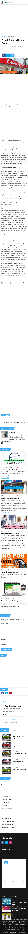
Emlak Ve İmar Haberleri (7, 808)
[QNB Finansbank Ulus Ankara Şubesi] (6, 745)
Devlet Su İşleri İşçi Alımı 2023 (19, 769)
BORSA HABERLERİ (6, 793)
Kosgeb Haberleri (6, 802)
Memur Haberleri (6, 796)
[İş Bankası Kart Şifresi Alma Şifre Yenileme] (6, 909)
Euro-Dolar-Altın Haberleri (8, 790)
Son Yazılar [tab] (4, 730)
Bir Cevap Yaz (5, 415)
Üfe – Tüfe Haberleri (6, 818)
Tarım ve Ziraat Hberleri (7, 824)
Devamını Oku (5, 477)
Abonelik (14, 719)
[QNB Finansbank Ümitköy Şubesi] (6, 737)
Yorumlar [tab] (23, 730)
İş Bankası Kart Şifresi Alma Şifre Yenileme (19, 909)
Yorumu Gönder (6, 649)
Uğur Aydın (6, 46)
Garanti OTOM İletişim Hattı (10, 469)
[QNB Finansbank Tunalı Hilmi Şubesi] (6, 753)
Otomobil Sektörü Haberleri (8, 827)
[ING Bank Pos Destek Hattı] (14, 561)
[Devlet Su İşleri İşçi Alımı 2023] (6, 770)
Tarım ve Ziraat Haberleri (8, 821)
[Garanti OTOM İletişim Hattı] (14, 458)
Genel (3, 786)
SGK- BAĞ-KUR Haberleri (8, 815)
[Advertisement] (14, 20)
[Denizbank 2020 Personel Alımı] (14, 487)
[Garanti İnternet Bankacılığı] (14, 589)
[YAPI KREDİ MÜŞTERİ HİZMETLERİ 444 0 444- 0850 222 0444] (6, 901)
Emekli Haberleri (5, 805)
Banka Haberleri (5, 781)
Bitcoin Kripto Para (6, 812)
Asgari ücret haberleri (7, 799)
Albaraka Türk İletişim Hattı (10, 533)
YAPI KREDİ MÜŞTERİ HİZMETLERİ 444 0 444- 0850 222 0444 (19, 902)
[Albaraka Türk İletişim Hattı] (14, 522)
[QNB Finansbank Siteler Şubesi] (6, 762)
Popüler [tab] (14, 730)
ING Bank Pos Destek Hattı (9, 572)
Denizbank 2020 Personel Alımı (10, 498)
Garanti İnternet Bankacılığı (10, 601)
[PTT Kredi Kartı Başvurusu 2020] (6, 916)
